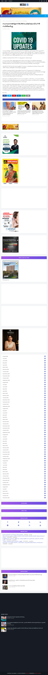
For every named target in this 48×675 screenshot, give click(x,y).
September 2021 (24, 484)
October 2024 (24, 404)
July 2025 (24, 384)
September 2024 (24, 406)
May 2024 (24, 415)
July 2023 (24, 437)
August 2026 (24, 356)
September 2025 (24, 380)
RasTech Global (37, 673)
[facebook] (39, 1)
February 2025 (24, 395)
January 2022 (24, 476)
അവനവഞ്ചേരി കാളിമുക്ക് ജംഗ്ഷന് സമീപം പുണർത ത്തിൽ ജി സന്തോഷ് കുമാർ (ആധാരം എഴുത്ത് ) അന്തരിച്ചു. (9, 112)
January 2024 (24, 423)
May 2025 (24, 389)
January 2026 (24, 371)
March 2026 (24, 367)
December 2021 (24, 478)
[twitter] (42, 1)
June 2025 (24, 386)
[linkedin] (40, 522)
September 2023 (24, 432)
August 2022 (24, 460)
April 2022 (24, 469)
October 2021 (24, 482)
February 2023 (24, 447)
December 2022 (24, 452)
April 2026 (24, 365)
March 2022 (24, 471)
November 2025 (24, 376)
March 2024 (24, 419)
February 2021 (24, 493)
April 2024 (24, 417)
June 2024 (24, 413)
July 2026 (24, 358)
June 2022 (24, 465)
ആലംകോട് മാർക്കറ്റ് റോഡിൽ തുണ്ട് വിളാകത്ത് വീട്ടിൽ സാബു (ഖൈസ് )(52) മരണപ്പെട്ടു (25, 574)
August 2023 (24, 434)
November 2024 (24, 402)
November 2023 (24, 428)
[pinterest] (46, 1)
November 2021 (24, 480)
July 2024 (24, 410)
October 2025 (24, 378)
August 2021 (24, 487)
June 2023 (24, 439)
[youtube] (40, 525)
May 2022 (24, 467)
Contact (10, 1)
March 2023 (24, 445)
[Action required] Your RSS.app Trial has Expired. (12, 534)
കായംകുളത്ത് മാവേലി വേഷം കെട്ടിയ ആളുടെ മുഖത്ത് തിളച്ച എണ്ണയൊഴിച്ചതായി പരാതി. (38, 112)
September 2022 (24, 458)
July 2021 (24, 489)
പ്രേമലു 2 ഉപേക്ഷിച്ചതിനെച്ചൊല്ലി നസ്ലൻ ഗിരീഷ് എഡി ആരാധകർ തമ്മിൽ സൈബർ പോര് (24, 112)
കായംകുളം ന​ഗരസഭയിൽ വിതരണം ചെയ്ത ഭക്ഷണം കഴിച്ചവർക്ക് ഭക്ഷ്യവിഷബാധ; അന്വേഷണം (22, 542)
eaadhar (27, 673)
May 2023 (24, 441)
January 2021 (24, 495)
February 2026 (24, 369)
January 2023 (24, 450)
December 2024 (24, 400)
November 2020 (24, 497)
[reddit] (7, 525)
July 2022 (24, 463)
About (6, 1)
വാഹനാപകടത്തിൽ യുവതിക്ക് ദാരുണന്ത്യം (16, 585)
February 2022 (24, 473)
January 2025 (24, 397)
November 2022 (24, 454)
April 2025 (24, 391)
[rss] (29, 522)
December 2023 (24, 426)
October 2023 (24, 430)
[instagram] (44, 1)
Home (2, 1)
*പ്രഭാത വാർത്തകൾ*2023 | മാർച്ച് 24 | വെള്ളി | (12, 541)
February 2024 (24, 421)
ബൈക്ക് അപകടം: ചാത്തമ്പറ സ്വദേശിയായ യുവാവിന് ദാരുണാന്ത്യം (21, 580)
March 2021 (24, 491)
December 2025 (24, 373)
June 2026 (24, 360)
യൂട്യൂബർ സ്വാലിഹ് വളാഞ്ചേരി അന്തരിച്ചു (15, 617)
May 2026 (24, 363)
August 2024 (24, 408)
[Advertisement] (24, 198)
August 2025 (24, 382)
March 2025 (24, 393)
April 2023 (24, 443)
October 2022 (24, 456)
